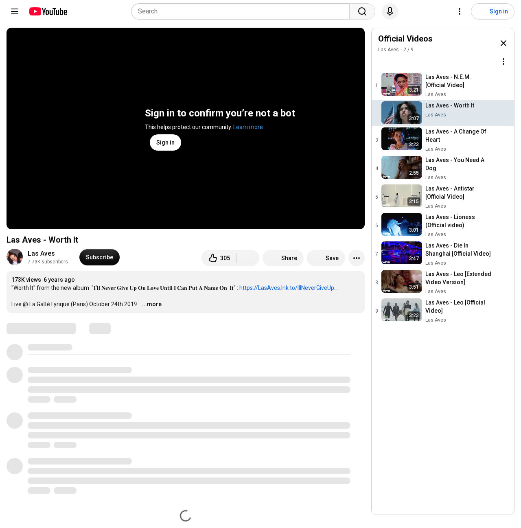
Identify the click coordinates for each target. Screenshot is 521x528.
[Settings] (459, 11)
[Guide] (15, 11)
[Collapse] (503, 43)
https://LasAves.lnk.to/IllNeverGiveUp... (288, 288)
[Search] (362, 11)
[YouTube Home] (48, 11)
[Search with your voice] (390, 11)
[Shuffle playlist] (399, 61)
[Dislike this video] (247, 258)
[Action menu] (503, 61)
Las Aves (41, 253)
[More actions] (356, 258)
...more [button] (152, 304)
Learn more (248, 127)
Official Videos (405, 39)
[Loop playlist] (383, 61)
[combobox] (243, 11)
